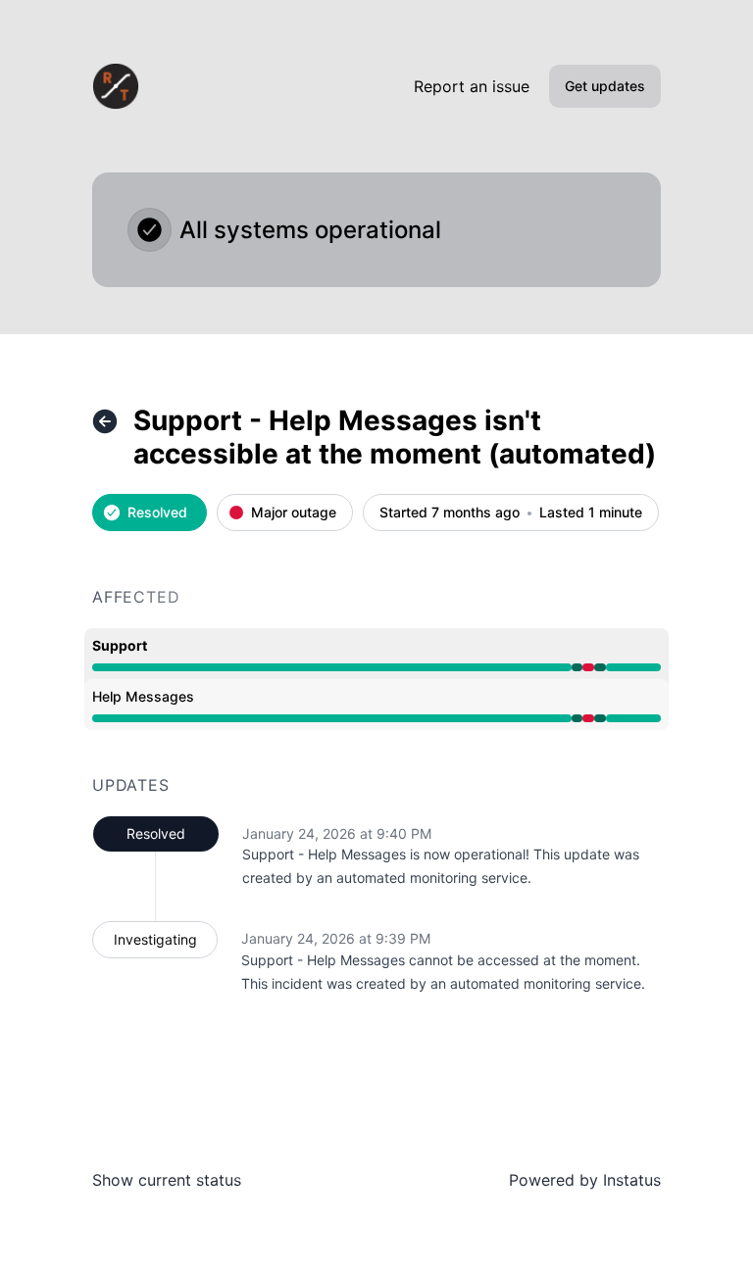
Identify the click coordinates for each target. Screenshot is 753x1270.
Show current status (166, 1180)
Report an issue (471, 86)
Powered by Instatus (585, 1180)
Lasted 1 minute (590, 513)
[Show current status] (105, 421)
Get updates (605, 85)
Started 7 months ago (449, 513)
